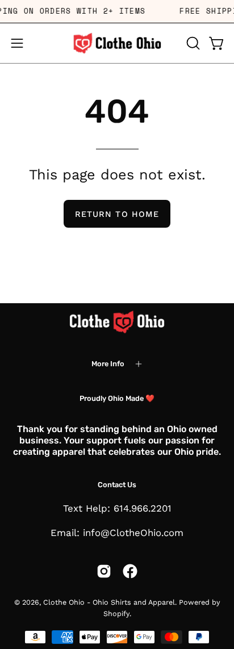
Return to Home (117, 214)
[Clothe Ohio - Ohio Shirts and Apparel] (117, 43)
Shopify (116, 613)
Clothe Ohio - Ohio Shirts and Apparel (109, 602)
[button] (192, 43)
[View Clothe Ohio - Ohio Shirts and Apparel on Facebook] (130, 571)
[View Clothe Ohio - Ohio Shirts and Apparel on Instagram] (103, 571)
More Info (107, 363)
